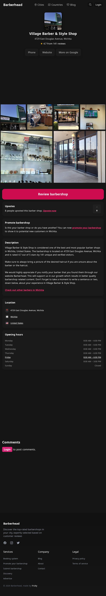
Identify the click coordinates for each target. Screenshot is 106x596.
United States (16, 323)
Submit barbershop (12, 568)
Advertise (7, 578)
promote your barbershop (86, 227)
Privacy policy (78, 558)
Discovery (7, 573)
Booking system (10, 558)
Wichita (13, 316)
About (40, 563)
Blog (40, 558)
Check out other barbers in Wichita (24, 290)
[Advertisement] (53, 80)
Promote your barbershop (15, 563)
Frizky (34, 585)
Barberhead (12, 4)
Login (98, 4)
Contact (41, 568)
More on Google (68, 52)
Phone (31, 52)
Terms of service (80, 563)
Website (47, 52)
